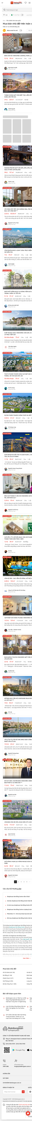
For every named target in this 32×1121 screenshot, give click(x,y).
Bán (4, 20)
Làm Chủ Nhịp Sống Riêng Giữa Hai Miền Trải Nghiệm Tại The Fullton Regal (16, 1008)
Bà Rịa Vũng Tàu (9, 984)
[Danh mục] (2, 2)
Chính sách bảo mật (24, 1104)
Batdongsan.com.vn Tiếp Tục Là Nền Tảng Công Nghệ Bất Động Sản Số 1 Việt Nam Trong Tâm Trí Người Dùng (16, 999)
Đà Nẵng (7, 975)
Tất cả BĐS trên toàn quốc (13, 20)
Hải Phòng (8, 981)
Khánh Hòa (8, 978)
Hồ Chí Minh (9, 972)
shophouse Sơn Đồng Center (17, 927)
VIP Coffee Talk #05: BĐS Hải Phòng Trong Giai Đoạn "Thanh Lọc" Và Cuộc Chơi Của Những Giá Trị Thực (16, 1016)
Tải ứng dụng (18, 3)
